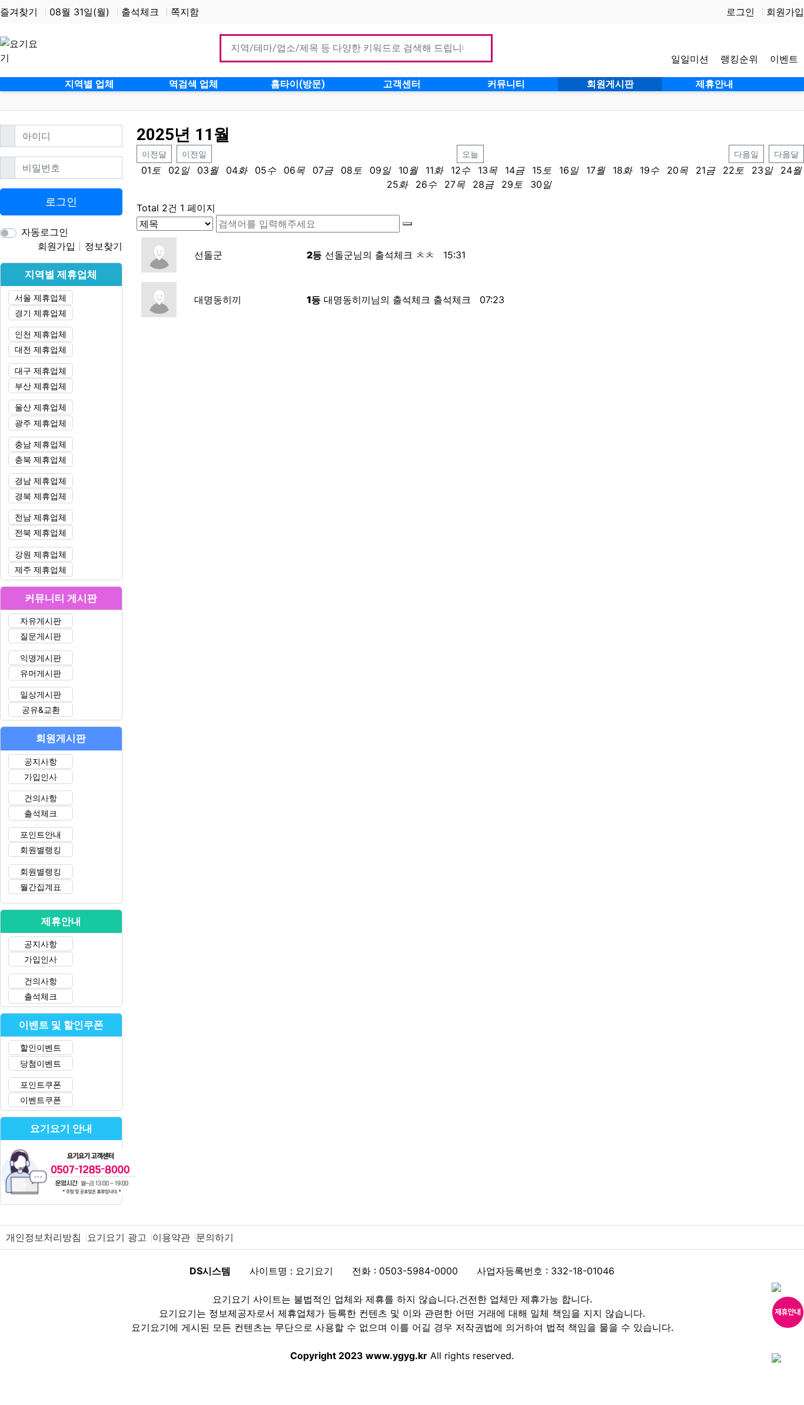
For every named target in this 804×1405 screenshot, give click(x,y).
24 (786, 170)
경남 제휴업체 (41, 481)
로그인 (740, 12)
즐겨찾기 (19, 12)
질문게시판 (40, 636)
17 (591, 170)
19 (645, 170)
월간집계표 (40, 887)
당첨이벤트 (40, 1063)
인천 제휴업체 (41, 334)
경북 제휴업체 (41, 496)
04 (232, 170)
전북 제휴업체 (41, 532)
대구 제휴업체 (41, 371)
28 (478, 184)
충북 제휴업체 (41, 459)
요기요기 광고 (117, 1237)
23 (757, 170)
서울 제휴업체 (41, 298)
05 (261, 170)
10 (403, 170)
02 (174, 170)
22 (729, 170)
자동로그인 (44, 232)
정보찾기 (103, 246)
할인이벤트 (40, 1047)
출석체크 (140, 12)
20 (673, 170)
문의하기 (215, 1237)
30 (536, 184)
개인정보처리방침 (43, 1237)
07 (318, 170)
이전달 (154, 154)
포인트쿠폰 (40, 1085)
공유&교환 (41, 710)
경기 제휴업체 (41, 313)
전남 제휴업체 (41, 517)
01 (146, 170)
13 (483, 170)
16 (564, 170)
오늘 (470, 154)
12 (456, 170)
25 (392, 184)
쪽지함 (185, 12)
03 (203, 170)
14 (510, 170)
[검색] (407, 223)
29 (507, 184)
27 (450, 184)
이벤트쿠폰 (40, 1100)
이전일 (194, 154)
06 (289, 170)
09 (375, 170)
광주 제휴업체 (41, 423)
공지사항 (40, 761)
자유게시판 (40, 621)
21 (701, 170)
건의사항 (40, 798)
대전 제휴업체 (41, 349)
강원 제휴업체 (41, 554)
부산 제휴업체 (41, 386)
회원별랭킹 (40, 850)
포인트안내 (40, 834)
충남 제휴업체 (41, 444)
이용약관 (171, 1237)
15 (537, 170)
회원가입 (785, 12)
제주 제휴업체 (41, 569)
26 (421, 184)
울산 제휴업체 (41, 407)
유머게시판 (40, 673)
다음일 (746, 154)
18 (618, 170)
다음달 (786, 154)
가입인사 (40, 777)
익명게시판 (40, 658)
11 (430, 170)
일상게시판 (40, 694)
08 (347, 170)
